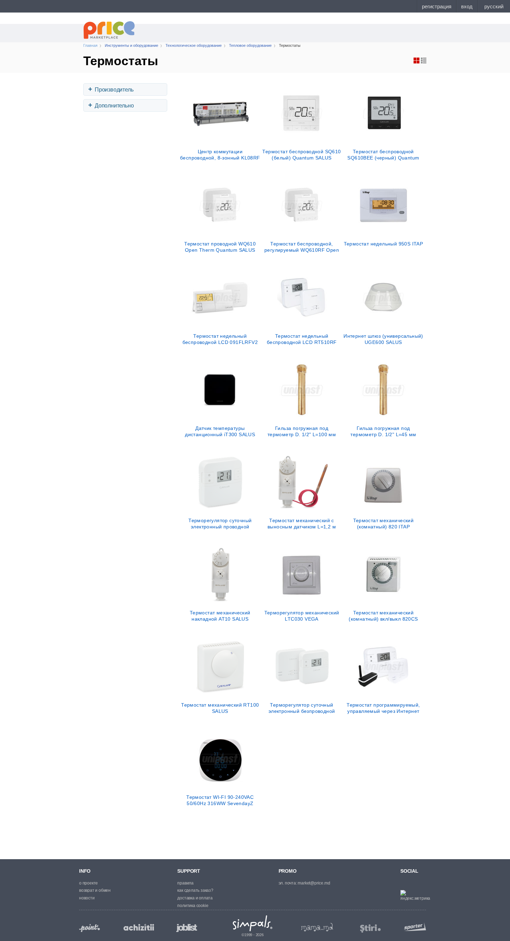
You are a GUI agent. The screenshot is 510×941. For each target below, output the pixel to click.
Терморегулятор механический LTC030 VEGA (301, 616)
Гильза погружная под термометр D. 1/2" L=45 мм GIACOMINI (383, 431)
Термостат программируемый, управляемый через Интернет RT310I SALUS (383, 708)
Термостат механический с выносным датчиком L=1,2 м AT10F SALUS (301, 523)
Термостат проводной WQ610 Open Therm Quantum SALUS (220, 247)
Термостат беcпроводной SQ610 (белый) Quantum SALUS (301, 155)
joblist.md (186, 928)
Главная (90, 45)
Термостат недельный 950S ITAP (383, 244)
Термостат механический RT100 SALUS (220, 708)
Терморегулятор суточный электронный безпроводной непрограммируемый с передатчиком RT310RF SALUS (301, 708)
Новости (87, 898)
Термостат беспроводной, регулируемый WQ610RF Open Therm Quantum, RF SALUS (301, 247)
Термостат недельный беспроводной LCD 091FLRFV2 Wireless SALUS (220, 339)
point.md (89, 928)
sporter (413, 926)
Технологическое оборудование (193, 45)
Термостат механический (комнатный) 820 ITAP (383, 523)
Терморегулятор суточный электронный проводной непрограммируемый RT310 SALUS (220, 523)
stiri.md (370, 928)
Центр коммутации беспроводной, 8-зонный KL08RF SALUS (220, 155)
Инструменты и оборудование (131, 45)
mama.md (317, 927)
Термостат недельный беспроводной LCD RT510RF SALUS (302, 339)
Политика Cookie (192, 905)
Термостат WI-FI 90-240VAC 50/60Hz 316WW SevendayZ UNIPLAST (220, 800)
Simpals (253, 923)
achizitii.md (139, 927)
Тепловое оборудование (250, 45)
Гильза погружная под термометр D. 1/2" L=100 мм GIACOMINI (301, 431)
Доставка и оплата (195, 898)
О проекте (88, 883)
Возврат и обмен (95, 890)
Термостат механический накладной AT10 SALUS (220, 616)
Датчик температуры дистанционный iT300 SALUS (220, 431)
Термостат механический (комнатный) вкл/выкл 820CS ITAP (383, 616)
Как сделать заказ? (195, 890)
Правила (185, 883)
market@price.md (314, 883)
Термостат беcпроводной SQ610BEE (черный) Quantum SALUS (383, 155)
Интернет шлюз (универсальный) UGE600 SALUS (383, 339)
